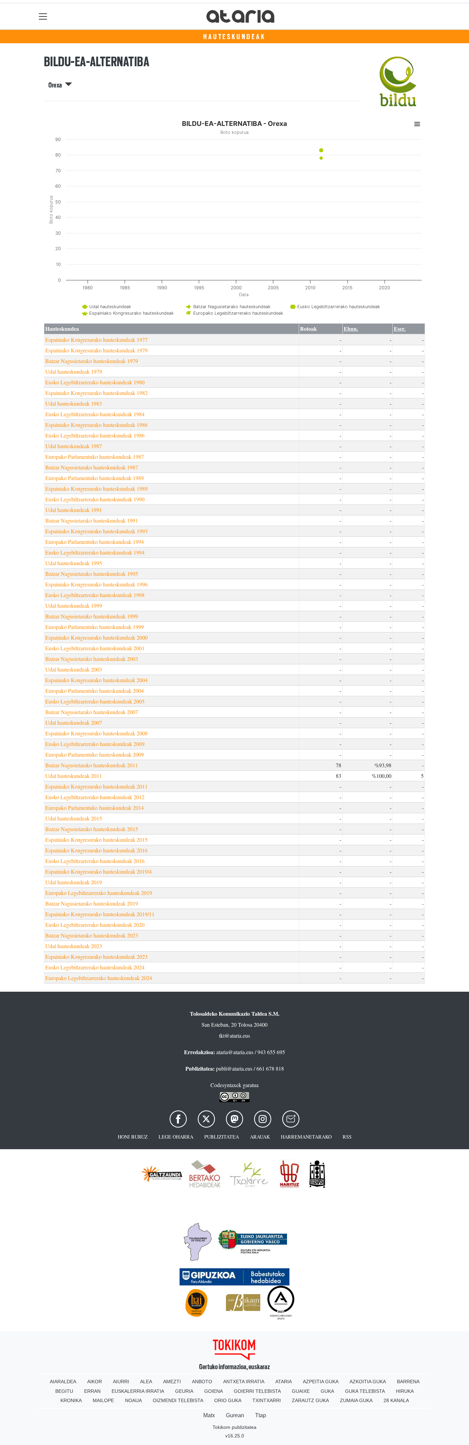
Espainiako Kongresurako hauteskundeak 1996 (96, 584)
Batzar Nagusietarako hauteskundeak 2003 (91, 658)
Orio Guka (227, 1400)
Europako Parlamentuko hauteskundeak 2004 (94, 690)
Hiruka (405, 1391)
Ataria (283, 1381)
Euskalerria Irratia (138, 1391)
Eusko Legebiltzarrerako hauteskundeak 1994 (95, 552)
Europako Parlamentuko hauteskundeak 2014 (94, 807)
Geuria (184, 1391)
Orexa (56, 85)
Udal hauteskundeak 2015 (73, 818)
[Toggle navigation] (43, 16)
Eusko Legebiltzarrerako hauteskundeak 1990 (95, 499)
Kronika (71, 1400)
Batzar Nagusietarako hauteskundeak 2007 (91, 711)
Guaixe (301, 1391)
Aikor (94, 1381)
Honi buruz (133, 1136)
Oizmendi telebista (178, 1400)
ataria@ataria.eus (234, 1052)
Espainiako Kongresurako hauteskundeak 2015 (96, 839)
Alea (146, 1381)
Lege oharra (176, 1136)
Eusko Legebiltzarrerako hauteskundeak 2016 (95, 860)
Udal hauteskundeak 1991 (73, 509)
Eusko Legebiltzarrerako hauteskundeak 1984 (95, 414)
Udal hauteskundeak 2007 (73, 722)
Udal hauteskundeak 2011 (73, 775)
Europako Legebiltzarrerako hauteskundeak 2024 (98, 977)
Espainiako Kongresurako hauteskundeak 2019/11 (100, 914)
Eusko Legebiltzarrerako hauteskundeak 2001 (95, 648)
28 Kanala (396, 1400)
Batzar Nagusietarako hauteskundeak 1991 (91, 520)
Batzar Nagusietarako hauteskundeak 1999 (91, 616)
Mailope (103, 1400)
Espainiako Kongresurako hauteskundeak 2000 (96, 637)
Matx (209, 1415)
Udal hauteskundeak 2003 (73, 669)
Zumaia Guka (356, 1400)
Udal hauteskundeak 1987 (73, 446)
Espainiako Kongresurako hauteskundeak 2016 (96, 850)
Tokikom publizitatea (234, 1427)
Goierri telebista (257, 1391)
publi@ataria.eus (234, 1068)
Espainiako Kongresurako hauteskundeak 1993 (96, 531)
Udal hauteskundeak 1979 (73, 371)
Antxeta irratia (243, 1381)
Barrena (408, 1381)
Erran (92, 1391)
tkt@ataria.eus (234, 1035)
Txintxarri (266, 1400)
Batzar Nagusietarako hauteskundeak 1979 (91, 360)
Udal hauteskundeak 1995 (73, 563)
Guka (327, 1391)
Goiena (213, 1391)
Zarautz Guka (310, 1400)
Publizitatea (221, 1136)
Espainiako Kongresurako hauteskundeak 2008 (96, 733)
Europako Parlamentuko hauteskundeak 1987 (94, 456)
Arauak (260, 1136)
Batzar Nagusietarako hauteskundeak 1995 (91, 573)
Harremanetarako (306, 1136)
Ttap (260, 1415)
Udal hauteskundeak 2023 (73, 945)
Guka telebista (365, 1391)
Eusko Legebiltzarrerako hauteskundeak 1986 (95, 435)
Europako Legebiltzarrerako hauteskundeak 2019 (98, 892)
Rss (347, 1136)
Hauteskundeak (234, 37)
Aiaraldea (63, 1381)
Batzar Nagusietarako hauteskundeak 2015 (91, 828)
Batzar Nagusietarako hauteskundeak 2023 (91, 935)
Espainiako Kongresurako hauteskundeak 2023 (96, 956)
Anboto (202, 1381)
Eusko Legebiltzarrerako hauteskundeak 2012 (95, 797)
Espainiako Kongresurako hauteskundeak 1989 (96, 488)
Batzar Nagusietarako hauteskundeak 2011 (91, 765)
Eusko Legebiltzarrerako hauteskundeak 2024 (95, 967)
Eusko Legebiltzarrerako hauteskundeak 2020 (95, 924)
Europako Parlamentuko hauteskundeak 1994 (94, 541)
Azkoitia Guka (368, 1381)
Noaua (133, 1400)
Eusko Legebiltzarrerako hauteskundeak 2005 (95, 701)
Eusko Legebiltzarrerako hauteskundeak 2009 (95, 743)
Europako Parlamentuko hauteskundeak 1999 (94, 626)
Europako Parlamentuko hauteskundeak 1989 (94, 477)
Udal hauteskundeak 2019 (73, 882)
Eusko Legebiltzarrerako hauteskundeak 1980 (95, 382)
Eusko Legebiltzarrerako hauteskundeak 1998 (95, 594)
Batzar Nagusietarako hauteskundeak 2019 (91, 903)
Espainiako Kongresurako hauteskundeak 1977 (96, 339)
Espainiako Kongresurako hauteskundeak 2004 (96, 680)
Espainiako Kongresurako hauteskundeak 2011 (96, 786)
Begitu (64, 1391)
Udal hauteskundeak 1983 (73, 403)
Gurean (235, 1415)
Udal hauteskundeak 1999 (73, 605)
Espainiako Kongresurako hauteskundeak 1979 (96, 350)
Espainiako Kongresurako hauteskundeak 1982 (96, 392)
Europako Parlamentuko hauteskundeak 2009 (94, 754)
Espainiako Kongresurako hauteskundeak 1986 (96, 424)
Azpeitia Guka (321, 1381)
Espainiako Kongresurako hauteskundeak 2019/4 (98, 871)
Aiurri (121, 1381)
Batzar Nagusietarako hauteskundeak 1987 (91, 467)
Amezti (172, 1381)
